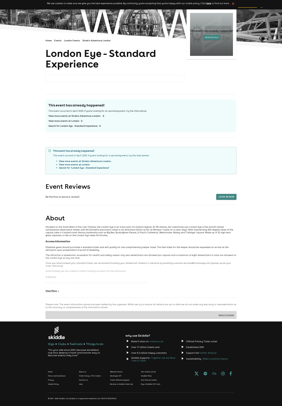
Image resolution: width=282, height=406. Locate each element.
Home (49, 40)
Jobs (81, 384)
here (208, 3)
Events (58, 40)
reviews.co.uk (156, 341)
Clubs (62, 344)
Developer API (115, 376)
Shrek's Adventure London (96, 40)
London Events (72, 40)
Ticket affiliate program (120, 380)
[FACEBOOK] (230, 374)
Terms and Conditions (57, 376)
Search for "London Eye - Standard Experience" (84, 167)
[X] (196, 374)
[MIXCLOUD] (214, 374)
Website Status (116, 372)
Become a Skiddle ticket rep (121, 384)
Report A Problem (226, 315)
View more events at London (63, 121)
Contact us (83, 380)
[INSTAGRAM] (223, 374)
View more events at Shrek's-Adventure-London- (74, 116)
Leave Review (226, 196)
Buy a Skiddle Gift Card (150, 384)
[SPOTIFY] (205, 374)
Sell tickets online (148, 372)
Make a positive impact (215, 358)
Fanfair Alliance (207, 352)
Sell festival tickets (149, 380)
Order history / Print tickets (90, 376)
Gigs (51, 344)
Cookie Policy (53, 384)
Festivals (76, 344)
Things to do (94, 344)
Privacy (51, 380)
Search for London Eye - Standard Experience (73, 126)
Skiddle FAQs (146, 376)
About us (82, 372)
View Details (212, 37)
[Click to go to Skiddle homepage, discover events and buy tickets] (56, 332)
